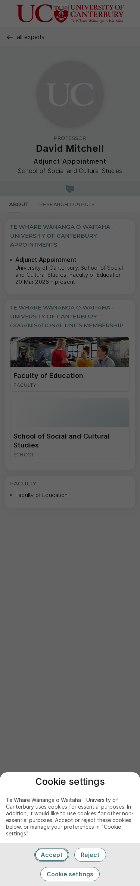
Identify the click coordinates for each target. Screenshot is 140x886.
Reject (90, 854)
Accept (52, 854)
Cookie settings (70, 874)
